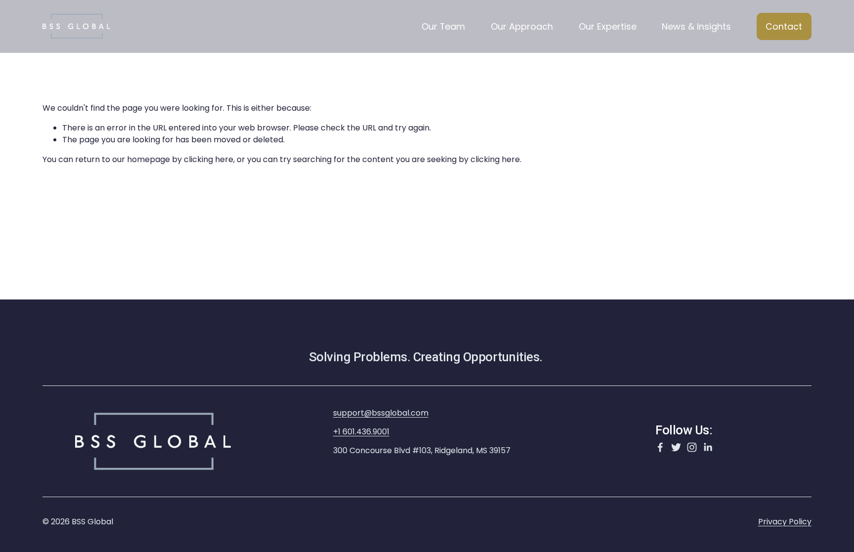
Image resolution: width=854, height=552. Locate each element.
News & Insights (696, 26)
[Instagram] (692, 447)
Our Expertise (608, 26)
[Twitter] (676, 447)
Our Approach (522, 26)
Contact (784, 26)
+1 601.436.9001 (361, 431)
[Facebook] (660, 447)
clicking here (208, 159)
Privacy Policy (784, 521)
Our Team (443, 26)
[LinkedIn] (708, 447)
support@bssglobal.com (380, 413)
